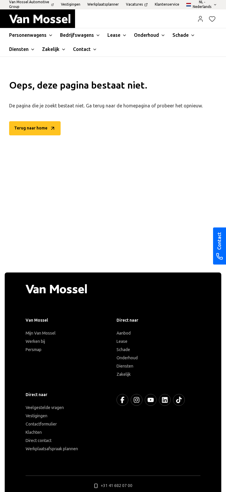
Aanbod (124, 333)
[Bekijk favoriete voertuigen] (212, 19)
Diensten (125, 366)
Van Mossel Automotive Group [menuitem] (29, 4)
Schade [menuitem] (180, 35)
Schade (123, 349)
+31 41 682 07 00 (116, 485)
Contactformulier (41, 424)
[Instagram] (136, 400)
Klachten (34, 432)
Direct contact (38, 440)
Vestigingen (36, 415)
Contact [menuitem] (82, 49)
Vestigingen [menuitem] (70, 4)
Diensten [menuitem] (19, 49)
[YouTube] (151, 400)
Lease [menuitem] (113, 35)
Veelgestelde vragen (45, 407)
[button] (200, 19)
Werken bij (35, 341)
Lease (122, 341)
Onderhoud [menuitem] (146, 35)
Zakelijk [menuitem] (50, 49)
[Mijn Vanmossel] (200, 19)
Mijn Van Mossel (41, 333)
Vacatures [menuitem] (134, 4)
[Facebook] (122, 400)
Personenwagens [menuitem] (27, 35)
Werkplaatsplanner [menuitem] (103, 4)
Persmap (33, 349)
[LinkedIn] (165, 400)
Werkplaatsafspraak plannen (52, 448)
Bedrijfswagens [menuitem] (77, 35)
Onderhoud (127, 357)
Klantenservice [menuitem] (167, 4)
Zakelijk (124, 374)
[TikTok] (179, 400)
